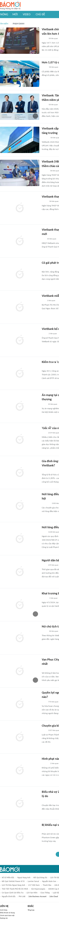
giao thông (45, 893)
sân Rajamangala (38, 889)
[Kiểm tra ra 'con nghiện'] (19, 373)
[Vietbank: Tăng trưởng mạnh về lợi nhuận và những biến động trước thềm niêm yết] (19, 107)
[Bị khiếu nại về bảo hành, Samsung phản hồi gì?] (19, 836)
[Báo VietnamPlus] (46, 504)
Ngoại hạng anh (23, 878)
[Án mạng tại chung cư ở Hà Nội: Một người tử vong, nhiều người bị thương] (19, 406)
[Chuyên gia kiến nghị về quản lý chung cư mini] (19, 737)
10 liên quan (51, 239)
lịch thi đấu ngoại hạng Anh (13, 885)
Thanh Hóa (47, 885)
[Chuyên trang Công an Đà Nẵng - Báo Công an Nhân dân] (44, 367)
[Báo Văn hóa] (45, 268)
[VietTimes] (44, 631)
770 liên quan (53, 702)
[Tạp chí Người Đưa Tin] (44, 67)
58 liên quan (53, 38)
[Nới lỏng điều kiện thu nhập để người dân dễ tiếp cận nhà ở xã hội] (19, 538)
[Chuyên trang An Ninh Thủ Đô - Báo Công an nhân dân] (43, 830)
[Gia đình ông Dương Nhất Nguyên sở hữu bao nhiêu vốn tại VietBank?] (19, 472)
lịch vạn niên (32, 893)
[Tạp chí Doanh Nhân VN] (44, 39)
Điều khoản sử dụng (7, 913)
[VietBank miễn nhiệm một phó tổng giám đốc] (19, 307)
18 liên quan (53, 631)
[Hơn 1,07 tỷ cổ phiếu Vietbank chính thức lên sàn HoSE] (19, 74)
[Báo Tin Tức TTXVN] (44, 433)
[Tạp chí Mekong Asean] (43, 239)
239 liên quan (53, 565)
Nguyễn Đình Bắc (9, 897)
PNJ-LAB (22, 897)
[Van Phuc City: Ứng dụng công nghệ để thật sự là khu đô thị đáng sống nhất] (19, 671)
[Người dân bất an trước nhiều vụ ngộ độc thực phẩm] (19, 572)
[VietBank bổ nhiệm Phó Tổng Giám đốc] (19, 340)
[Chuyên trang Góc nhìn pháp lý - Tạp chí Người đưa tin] (44, 404)
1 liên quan (51, 301)
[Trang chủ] (10, 5)
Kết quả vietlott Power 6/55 (13, 881)
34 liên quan (52, 404)
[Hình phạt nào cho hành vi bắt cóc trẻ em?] (19, 770)
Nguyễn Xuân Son (49, 881)
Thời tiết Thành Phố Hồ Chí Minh (15, 889)
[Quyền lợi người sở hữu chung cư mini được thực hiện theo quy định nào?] (19, 704)
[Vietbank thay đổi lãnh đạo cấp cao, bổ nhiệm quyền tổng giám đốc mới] (19, 241)
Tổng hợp (31, 910)
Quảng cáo (4, 918)
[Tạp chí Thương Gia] (44, 470)
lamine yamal (33, 881)
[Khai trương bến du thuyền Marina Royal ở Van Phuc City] (19, 605)
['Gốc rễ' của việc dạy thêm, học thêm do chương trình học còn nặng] (19, 439)
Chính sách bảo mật (7, 915)
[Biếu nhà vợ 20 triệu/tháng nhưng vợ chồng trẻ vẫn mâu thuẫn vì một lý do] (19, 803)
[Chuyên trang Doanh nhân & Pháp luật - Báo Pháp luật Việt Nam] (45, 171)
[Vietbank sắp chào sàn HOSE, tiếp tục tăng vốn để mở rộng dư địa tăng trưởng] (19, 140)
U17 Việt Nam (34, 885)
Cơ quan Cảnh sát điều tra (12, 893)
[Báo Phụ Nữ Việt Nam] (46, 801)
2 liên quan (53, 334)
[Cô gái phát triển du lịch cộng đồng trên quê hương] (19, 274)
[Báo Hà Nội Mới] (45, 764)
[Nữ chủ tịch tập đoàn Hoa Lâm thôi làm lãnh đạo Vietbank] (19, 638)
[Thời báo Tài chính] (45, 138)
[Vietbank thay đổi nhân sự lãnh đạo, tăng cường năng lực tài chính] (19, 208)
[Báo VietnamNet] (44, 202)
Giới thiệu (3, 910)
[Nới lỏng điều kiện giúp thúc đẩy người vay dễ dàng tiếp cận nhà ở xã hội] (19, 505)
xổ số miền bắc (8, 878)
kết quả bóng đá (40, 878)
